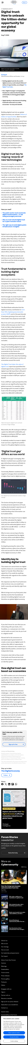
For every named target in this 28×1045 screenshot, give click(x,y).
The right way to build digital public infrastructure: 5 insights (14, 225)
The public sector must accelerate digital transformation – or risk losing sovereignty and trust (14, 214)
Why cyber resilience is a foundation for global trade (16, 897)
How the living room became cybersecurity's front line (10, 887)
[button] (14, 612)
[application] (14, 612)
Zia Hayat (4, 74)
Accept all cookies (14, 1037)
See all (24, 867)
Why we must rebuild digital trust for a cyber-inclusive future (13, 220)
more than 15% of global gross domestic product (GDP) (13, 312)
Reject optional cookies (14, 1032)
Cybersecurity (7, 9)
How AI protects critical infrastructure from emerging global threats (16, 929)
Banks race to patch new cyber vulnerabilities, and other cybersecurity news (17, 914)
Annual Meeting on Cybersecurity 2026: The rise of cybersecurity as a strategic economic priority (17, 922)
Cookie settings (14, 1041)
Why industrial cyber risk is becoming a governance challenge (16, 906)
